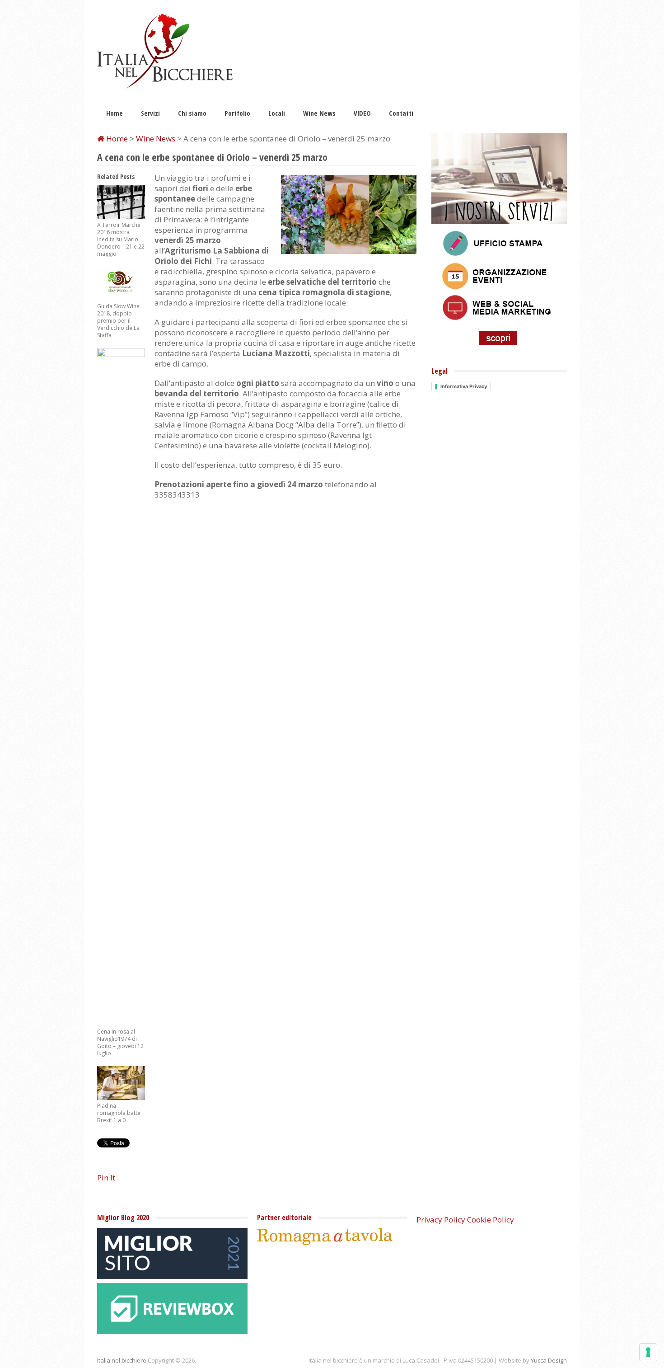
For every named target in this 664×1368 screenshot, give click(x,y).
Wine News (319, 113)
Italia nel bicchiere (121, 1360)
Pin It (106, 1177)
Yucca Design (549, 1360)
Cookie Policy (490, 1219)
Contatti (401, 113)
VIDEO (362, 113)
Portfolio (237, 113)
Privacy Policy (440, 1219)
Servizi (150, 113)
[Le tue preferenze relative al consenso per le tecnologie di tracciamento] (648, 1352)
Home (114, 113)
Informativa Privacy (463, 386)
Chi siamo (192, 113)
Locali (276, 113)
